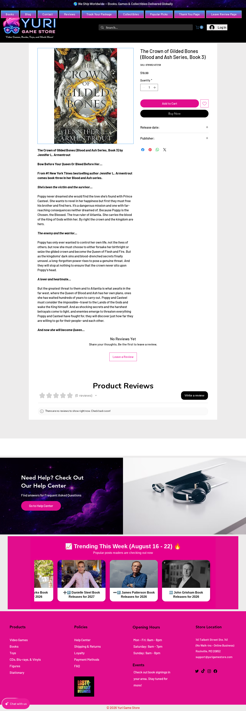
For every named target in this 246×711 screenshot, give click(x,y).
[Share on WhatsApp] (157, 149)
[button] (200, 27)
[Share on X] (164, 149)
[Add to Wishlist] (204, 103)
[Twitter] (196, 671)
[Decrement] (143, 87)
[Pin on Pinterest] (150, 149)
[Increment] (155, 87)
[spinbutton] (149, 87)
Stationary (17, 672)
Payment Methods (87, 659)
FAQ (77, 666)
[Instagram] (209, 671)
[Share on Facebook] (142, 149)
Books (14, 646)
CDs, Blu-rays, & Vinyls (25, 659)
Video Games (19, 640)
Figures (15, 666)
